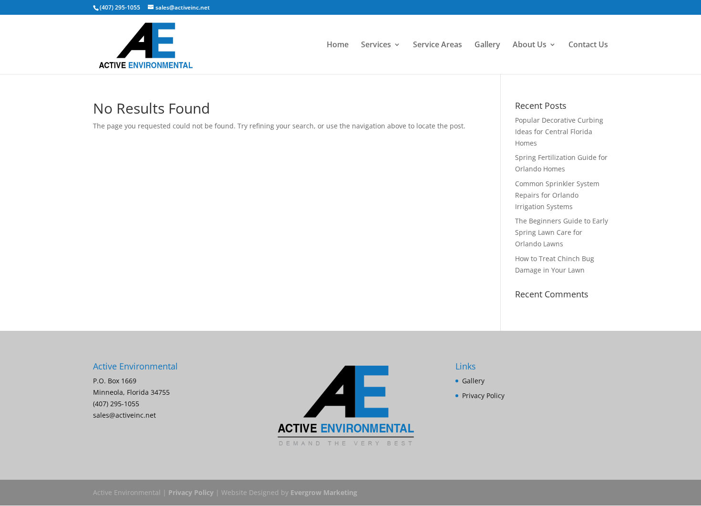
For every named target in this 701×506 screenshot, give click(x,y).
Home (338, 45)
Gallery (487, 45)
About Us (529, 45)
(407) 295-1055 (120, 7)
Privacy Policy (483, 395)
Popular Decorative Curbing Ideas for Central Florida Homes (559, 132)
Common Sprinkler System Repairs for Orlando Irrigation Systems (557, 195)
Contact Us (588, 45)
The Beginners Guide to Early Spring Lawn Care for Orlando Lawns (561, 232)
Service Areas (437, 45)
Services (376, 45)
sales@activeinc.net (124, 415)
